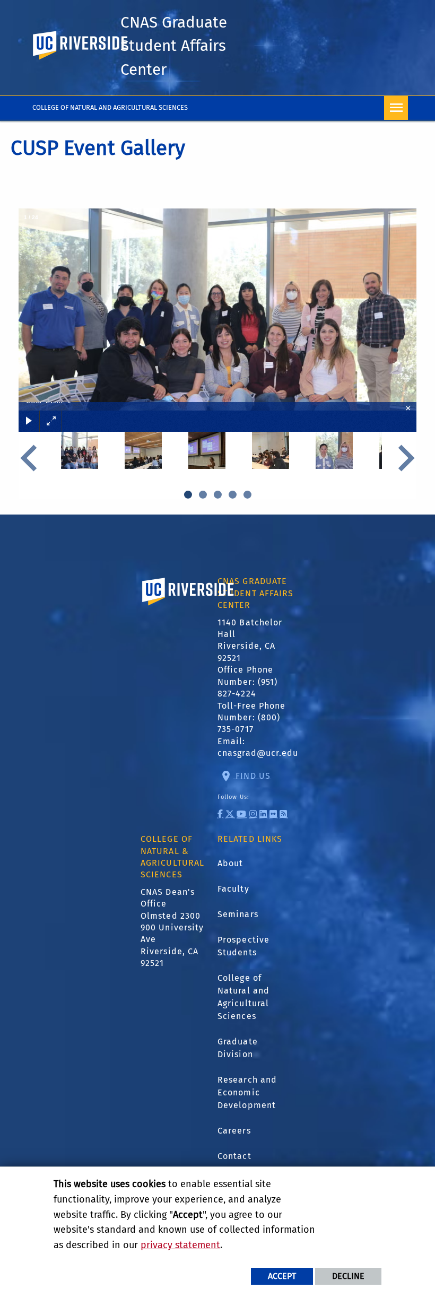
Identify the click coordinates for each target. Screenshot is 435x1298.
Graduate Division (238, 1047)
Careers (234, 1131)
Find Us (252, 775)
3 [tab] (218, 494)
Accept (282, 1276)
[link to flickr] (273, 813)
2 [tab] (203, 494)
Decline (348, 1276)
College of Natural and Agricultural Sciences (110, 107)
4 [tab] (233, 494)
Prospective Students (243, 946)
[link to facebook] (220, 813)
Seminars (238, 914)
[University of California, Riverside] (188, 607)
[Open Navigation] (396, 108)
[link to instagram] (253, 813)
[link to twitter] (229, 813)
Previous (32, 458)
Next (403, 458)
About (230, 863)
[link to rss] (284, 813)
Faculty (233, 889)
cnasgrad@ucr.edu (258, 753)
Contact (234, 1156)
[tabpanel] (79, 458)
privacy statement (180, 1245)
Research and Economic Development (247, 1092)
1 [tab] (188, 494)
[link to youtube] (242, 813)
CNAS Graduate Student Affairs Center (173, 46)
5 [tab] (247, 494)
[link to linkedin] (263, 813)
